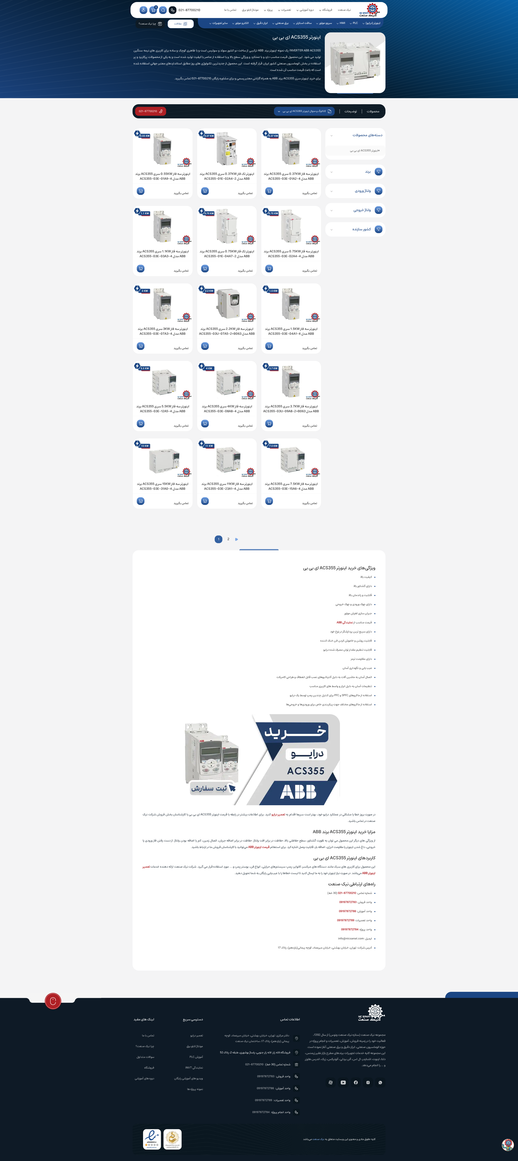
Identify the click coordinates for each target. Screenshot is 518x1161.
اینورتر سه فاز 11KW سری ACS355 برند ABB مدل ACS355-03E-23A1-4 (227, 486)
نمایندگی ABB (345, 622)
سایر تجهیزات (220, 23)
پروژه (270, 9)
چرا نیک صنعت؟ (145, 1046)
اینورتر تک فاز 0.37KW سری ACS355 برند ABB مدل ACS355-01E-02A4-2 (227, 176)
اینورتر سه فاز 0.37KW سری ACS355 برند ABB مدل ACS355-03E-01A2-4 (291, 176)
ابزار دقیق (262, 23)
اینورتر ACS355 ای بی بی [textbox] (365, 150)
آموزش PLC (196, 1057)
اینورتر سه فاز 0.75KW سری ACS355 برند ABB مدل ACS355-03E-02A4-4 (291, 254)
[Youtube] (343, 1082)
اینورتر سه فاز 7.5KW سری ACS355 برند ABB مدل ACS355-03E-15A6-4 (291, 486)
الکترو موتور (242, 23)
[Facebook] (356, 1082)
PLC (355, 23)
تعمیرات (286, 9)
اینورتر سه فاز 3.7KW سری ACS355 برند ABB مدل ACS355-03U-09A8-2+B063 (291, 409)
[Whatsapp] (380, 1082)
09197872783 (348, 902)
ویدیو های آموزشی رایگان (188, 1078)
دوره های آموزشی (144, 1078)
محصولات (373, 111)
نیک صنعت (344, 9)
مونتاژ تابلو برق (250, 9)
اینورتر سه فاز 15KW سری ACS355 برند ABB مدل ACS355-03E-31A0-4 (162, 486)
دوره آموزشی (307, 9)
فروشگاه (327, 9)
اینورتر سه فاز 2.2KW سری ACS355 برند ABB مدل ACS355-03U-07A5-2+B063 (227, 331)
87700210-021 (347, 893)
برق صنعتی (282, 23)
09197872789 (345, 920)
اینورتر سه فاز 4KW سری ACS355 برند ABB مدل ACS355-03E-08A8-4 (227, 409)
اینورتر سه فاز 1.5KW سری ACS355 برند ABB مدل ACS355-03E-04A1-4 (291, 331)
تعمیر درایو (278, 814)
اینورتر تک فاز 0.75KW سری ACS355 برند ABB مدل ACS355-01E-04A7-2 (227, 254)
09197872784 (349, 929)
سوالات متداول (145, 1057)
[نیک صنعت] (369, 10)
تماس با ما (230, 9)
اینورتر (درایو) (373, 23)
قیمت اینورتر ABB (259, 847)
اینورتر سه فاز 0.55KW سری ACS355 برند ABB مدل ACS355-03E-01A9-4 (162, 176)
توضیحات (351, 111)
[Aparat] (331, 1082)
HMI (342, 23)
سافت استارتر (304, 23)
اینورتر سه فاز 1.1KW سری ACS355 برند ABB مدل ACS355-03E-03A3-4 (163, 254)
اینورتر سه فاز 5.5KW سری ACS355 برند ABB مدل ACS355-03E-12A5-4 (162, 409)
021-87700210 (148, 111)
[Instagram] (368, 1082)
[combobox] (355, 151)
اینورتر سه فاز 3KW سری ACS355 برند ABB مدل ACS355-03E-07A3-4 (163, 331)
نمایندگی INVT (194, 1067)
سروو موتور (325, 23)
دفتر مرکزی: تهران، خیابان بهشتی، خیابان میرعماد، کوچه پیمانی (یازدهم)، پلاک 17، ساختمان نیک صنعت (256, 1038)
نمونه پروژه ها (195, 1089)
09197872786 (347, 911)
